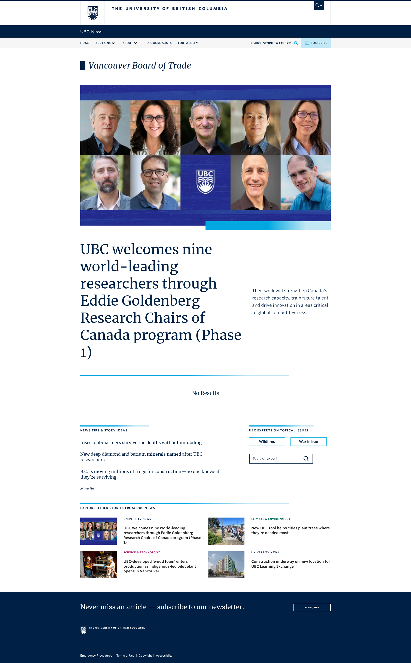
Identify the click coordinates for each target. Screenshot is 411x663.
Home (84, 43)
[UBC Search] (319, 5)
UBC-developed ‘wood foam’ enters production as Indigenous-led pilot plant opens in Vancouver (160, 566)
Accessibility (164, 655)
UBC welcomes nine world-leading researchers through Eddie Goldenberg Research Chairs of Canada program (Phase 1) (160, 301)
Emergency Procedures (96, 655)
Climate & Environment (270, 519)
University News (137, 519)
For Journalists (158, 43)
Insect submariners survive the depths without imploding (141, 443)
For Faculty (188, 43)
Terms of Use (125, 655)
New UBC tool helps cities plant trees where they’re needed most (290, 530)
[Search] (306, 458)
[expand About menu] (135, 42)
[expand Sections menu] (113, 42)
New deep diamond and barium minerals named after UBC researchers (141, 457)
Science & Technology (142, 552)
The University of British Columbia (92, 13)
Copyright (145, 655)
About (127, 43)
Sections (103, 43)
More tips (87, 489)
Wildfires (267, 442)
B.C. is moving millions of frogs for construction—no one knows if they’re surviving (150, 474)
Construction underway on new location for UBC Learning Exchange (290, 563)
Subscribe (319, 43)
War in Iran (308, 442)
